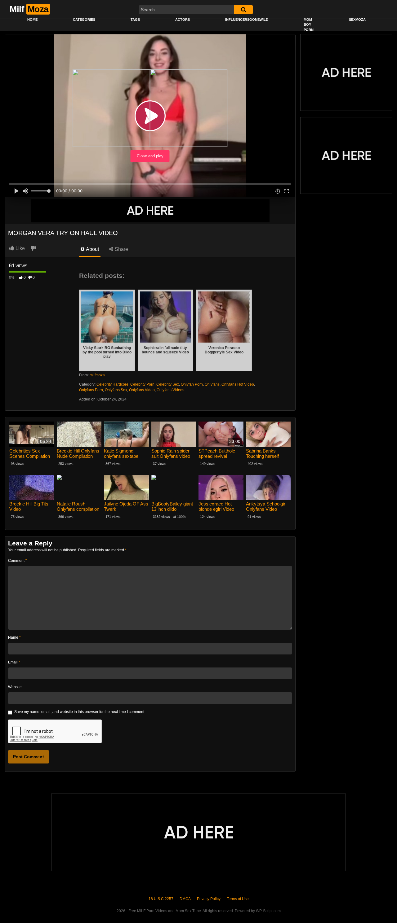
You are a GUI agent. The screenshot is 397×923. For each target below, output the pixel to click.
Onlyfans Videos (170, 390)
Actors (182, 19)
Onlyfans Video (142, 390)
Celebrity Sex (167, 384)
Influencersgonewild (246, 19)
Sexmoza (357, 19)
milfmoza (97, 375)
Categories (84, 19)
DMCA (185, 899)
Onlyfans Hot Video (237, 384)
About (92, 249)
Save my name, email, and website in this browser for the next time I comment (79, 712)
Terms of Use (238, 899)
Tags (135, 19)
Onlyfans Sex (116, 390)
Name (14, 637)
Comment (17, 560)
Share (121, 249)
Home (32, 19)
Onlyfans (212, 384)
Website (15, 687)
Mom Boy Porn (309, 25)
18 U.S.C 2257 (161, 899)
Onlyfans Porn (91, 390)
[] (243, 9)
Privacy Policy (209, 899)
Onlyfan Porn (192, 384)
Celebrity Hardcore (112, 384)
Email (14, 662)
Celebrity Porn (142, 384)
